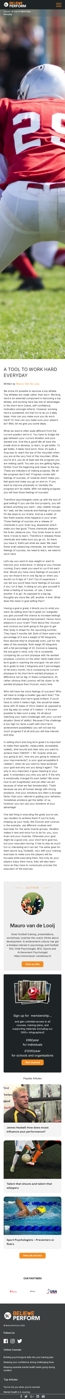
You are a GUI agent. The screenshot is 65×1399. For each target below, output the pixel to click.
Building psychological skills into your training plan (28, 1357)
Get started (32, 1062)
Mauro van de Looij (27, 383)
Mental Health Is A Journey (17, 1392)
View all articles (32, 1255)
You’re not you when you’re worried (22, 1387)
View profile (32, 964)
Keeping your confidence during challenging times (29, 1362)
